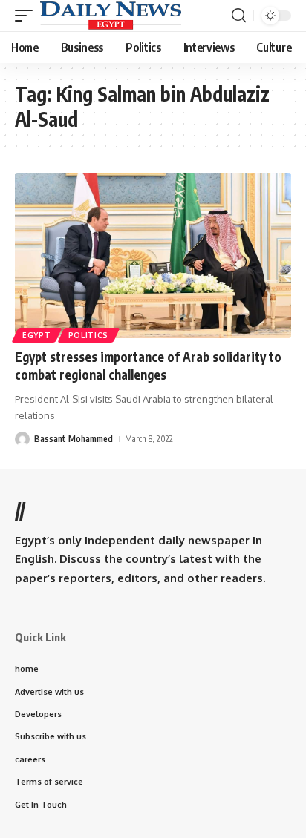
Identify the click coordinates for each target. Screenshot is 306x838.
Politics (88, 335)
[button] (27, 15)
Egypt (36, 335)
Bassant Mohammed (73, 438)
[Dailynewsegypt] (110, 15)
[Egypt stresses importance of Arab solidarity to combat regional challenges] (153, 255)
